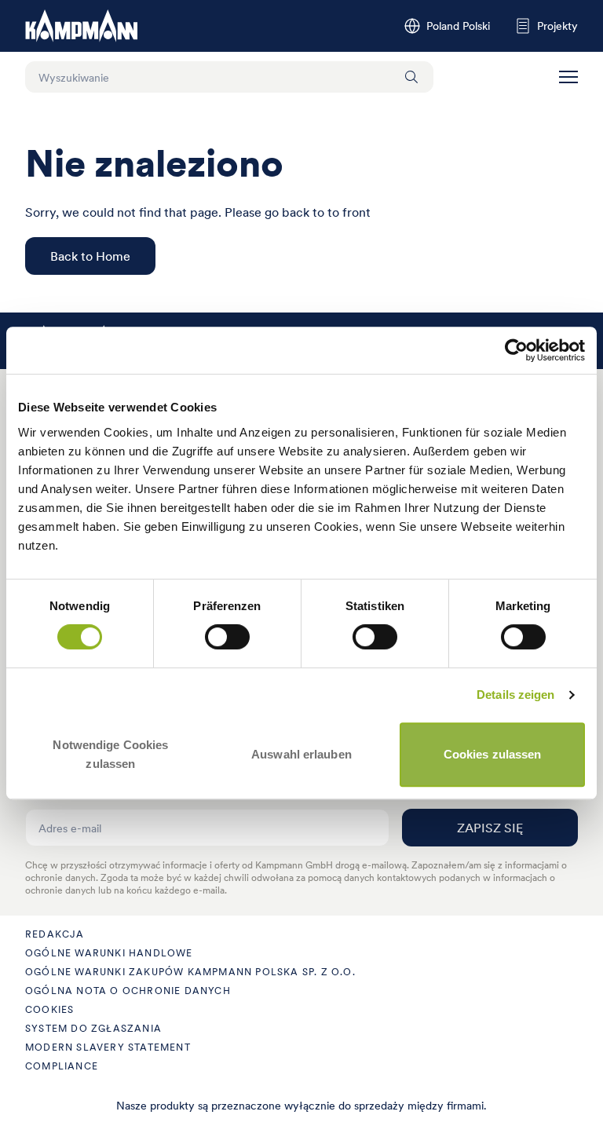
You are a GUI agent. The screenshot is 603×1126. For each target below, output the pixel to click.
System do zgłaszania (93, 1028)
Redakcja (55, 934)
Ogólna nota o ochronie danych (128, 990)
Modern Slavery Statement (108, 1047)
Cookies (49, 1009)
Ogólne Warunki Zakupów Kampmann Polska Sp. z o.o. (190, 972)
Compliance (61, 1066)
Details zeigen (515, 694)
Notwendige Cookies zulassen (110, 754)
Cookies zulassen (493, 754)
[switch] (227, 636)
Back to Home (90, 256)
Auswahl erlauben (301, 754)
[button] (568, 77)
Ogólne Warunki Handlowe (109, 953)
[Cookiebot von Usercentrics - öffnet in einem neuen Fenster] (516, 350)
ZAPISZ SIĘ (490, 827)
